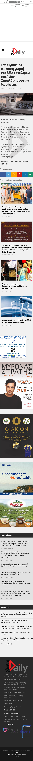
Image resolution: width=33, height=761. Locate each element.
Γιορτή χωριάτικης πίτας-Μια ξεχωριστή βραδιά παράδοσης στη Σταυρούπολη (14, 286)
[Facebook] (10, 2)
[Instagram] (14, 2)
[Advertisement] (16, 24)
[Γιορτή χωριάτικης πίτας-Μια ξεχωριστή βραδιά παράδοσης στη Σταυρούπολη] (16, 271)
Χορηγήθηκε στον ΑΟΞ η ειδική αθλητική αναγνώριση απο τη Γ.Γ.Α (14, 621)
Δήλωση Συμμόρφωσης (16, 756)
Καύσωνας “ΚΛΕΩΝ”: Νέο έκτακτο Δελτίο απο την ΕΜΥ (16, 633)
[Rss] (19, 2)
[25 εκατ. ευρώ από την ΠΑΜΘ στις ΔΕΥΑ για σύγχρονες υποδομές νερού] (16, 307)
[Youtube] (16, 2)
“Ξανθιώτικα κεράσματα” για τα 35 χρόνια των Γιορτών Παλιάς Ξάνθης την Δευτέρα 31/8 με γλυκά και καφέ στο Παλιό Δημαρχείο (15, 554)
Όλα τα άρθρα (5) (7, 644)
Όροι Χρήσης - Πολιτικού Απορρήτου (16, 754)
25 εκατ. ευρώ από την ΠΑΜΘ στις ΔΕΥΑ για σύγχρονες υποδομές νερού (16, 573)
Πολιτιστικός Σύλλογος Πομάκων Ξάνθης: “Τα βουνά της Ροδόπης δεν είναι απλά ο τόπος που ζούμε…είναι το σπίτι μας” (16, 593)
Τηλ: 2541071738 (9, 710)
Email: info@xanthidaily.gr (12, 713)
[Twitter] (12, 2)
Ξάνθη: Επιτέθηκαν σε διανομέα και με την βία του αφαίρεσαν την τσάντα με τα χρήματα (16, 627)
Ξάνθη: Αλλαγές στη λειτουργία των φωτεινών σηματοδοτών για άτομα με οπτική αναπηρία (16, 583)
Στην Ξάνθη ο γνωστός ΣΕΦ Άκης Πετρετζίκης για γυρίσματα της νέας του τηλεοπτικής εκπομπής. (16, 615)
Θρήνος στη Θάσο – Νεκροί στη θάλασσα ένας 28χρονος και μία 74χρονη (17, 639)
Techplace (16, 752)
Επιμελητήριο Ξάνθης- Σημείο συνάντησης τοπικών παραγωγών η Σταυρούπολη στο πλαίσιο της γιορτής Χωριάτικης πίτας (15, 543)
